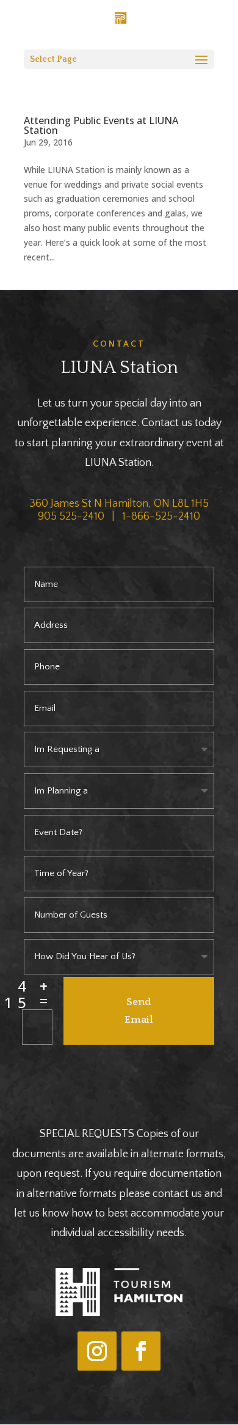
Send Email (138, 1010)
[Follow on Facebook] (140, 1351)
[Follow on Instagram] (97, 1351)
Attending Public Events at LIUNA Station (101, 125)
